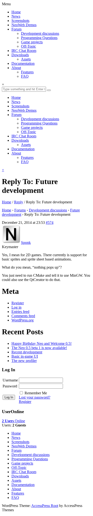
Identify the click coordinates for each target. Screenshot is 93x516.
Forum (16, 29)
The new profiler (24, 361)
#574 (49, 222)
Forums (20, 210)
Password (10, 386)
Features (27, 72)
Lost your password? (34, 397)
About (16, 68)
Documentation (23, 63)
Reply (18, 202)
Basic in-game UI (24, 356)
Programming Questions (39, 38)
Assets (26, 59)
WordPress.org (22, 320)
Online (13, 421)
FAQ (25, 76)
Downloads (20, 55)
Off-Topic (28, 46)
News (15, 16)
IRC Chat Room (23, 51)
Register (17, 303)
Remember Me (36, 393)
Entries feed (20, 312)
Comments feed (23, 316)
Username (10, 380)
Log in (16, 307)
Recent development (26, 352)
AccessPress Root (44, 506)
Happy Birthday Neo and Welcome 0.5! (41, 343)
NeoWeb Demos (23, 25)
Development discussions (40, 33)
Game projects (32, 42)
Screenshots (20, 21)
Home (16, 12)
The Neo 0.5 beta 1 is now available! (39, 348)
